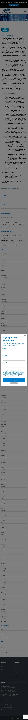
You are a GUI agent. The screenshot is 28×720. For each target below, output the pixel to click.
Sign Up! (14, 380)
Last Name (6, 362)
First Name (6, 355)
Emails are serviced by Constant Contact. (12, 375)
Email (4, 348)
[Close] (25, 335)
